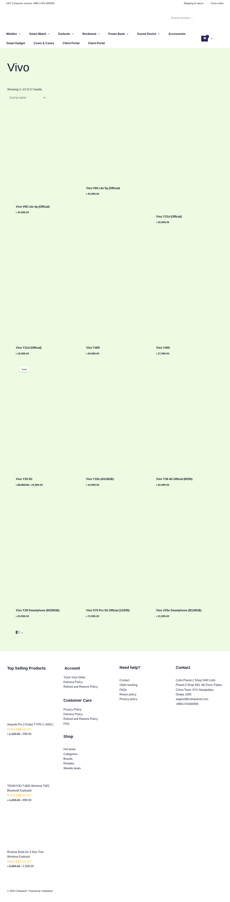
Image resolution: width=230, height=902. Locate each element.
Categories (70, 754)
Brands (68, 758)
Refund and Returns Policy (80, 686)
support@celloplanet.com (192, 699)
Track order (217, 3)
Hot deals (69, 749)
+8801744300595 (187, 703)
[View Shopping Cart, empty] (204, 38)
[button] (18, 34)
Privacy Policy (72, 709)
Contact (124, 680)
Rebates (68, 763)
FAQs (123, 689)
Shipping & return (193, 3)
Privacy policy (128, 699)
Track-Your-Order (74, 677)
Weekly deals (72, 768)
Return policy (127, 694)
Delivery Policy (73, 682)
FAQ (66, 723)
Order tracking (128, 684)
